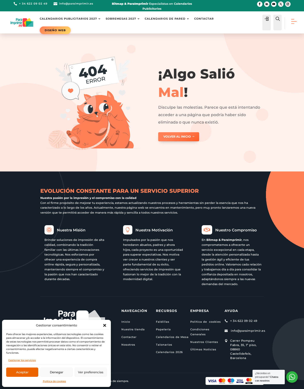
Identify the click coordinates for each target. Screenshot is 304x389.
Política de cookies (54, 381)
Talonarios (164, 344)
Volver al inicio (177, 136)
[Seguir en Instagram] (288, 4)
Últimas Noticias (203, 349)
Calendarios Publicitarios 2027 (68, 18)
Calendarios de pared (165, 18)
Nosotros (128, 344)
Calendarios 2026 (169, 352)
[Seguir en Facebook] (259, 4)
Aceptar (22, 372)
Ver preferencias (90, 372)
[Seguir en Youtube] (273, 4)
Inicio (125, 321)
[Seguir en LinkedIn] (266, 4)
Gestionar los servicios (22, 360)
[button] (105, 325)
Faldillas (162, 321)
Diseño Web (55, 30)
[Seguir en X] (281, 4)
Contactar (204, 18)
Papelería (163, 329)
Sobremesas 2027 (121, 18)
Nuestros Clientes (204, 342)
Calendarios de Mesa (172, 337)
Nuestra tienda (133, 329)
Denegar (56, 372)
